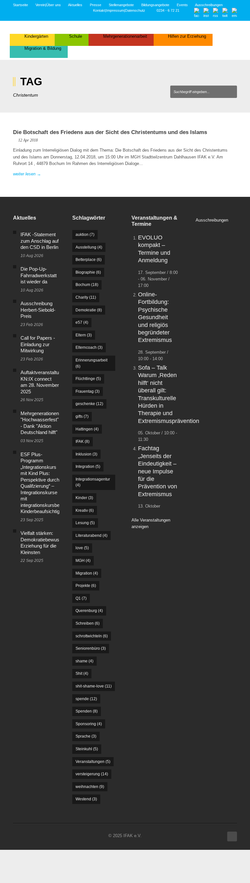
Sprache (86, 736)
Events (182, 5)
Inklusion (86, 454)
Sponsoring (89, 724)
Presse (95, 5)
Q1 (81, 598)
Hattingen (87, 429)
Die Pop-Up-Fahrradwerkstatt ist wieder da (39, 275)
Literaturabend (91, 535)
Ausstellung (89, 247)
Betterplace (89, 259)
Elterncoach (89, 347)
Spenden (87, 711)
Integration (88, 466)
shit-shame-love (94, 686)
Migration (87, 573)
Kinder (84, 498)
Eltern (84, 335)
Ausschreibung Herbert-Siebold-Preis (38, 310)
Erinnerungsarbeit (91, 363)
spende (86, 699)
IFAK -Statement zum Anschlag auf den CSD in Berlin (40, 241)
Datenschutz (135, 10)
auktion (85, 234)
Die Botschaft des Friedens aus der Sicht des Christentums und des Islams (110, 132)
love (82, 548)
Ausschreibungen (209, 5)
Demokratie (89, 310)
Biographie (88, 272)
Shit (82, 673)
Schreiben (88, 623)
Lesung (85, 523)
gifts (82, 416)
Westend (86, 799)
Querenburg (89, 610)
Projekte (86, 585)
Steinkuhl (87, 749)
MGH (83, 560)
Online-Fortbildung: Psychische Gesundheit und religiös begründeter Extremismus (155, 317)
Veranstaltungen (93, 761)
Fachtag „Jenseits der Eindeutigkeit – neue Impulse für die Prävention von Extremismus (157, 471)
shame (84, 661)
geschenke (89, 403)
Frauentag (88, 391)
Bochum (87, 284)
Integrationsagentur (93, 482)
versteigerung (92, 774)
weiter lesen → (27, 173)
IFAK (83, 441)
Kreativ (85, 510)
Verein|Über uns (48, 5)
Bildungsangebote (155, 5)
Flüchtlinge (88, 378)
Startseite (20, 5)
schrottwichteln (92, 636)
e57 (82, 322)
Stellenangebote (121, 5)
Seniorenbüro (91, 648)
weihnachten (90, 786)
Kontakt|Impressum (108, 10)
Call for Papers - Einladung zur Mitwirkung (38, 344)
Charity (86, 297)
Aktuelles (75, 5)
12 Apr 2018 (28, 140)
